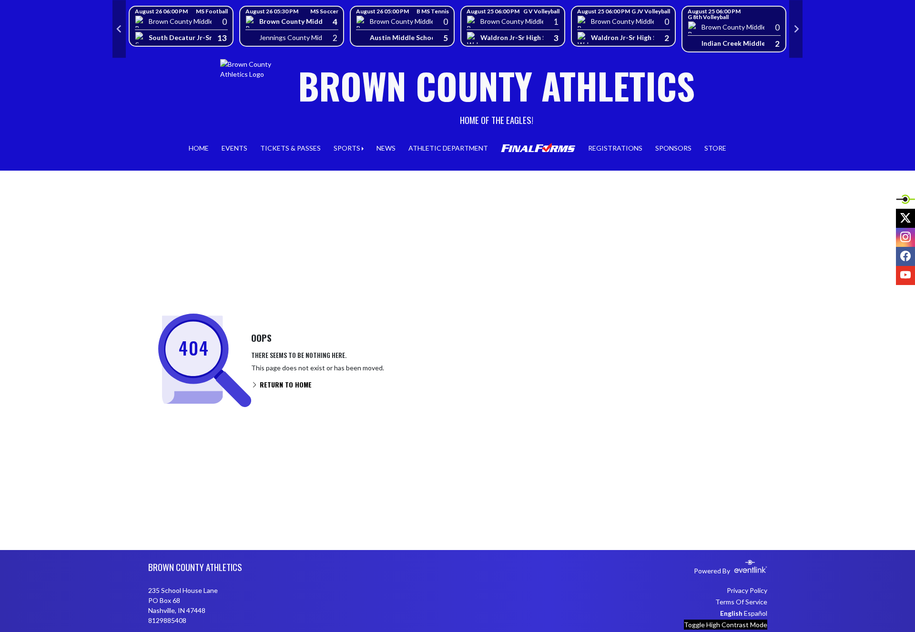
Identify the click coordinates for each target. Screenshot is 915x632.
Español (755, 613)
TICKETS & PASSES (290, 148)
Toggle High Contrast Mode (725, 625)
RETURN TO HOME (285, 384)
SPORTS (347, 148)
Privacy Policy (747, 590)
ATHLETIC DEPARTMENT (448, 148)
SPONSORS (673, 148)
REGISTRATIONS (615, 148)
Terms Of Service (741, 602)
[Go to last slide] (119, 29)
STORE (715, 148)
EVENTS (234, 148)
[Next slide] (796, 29)
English (731, 613)
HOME (199, 148)
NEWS (386, 148)
